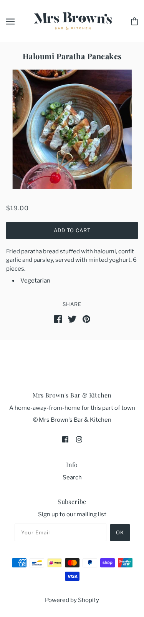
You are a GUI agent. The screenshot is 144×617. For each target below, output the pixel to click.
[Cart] (134, 21)
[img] (65, 439)
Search (72, 477)
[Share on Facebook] (58, 318)
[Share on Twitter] (72, 318)
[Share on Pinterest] (86, 318)
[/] (73, 20)
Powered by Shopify (72, 600)
